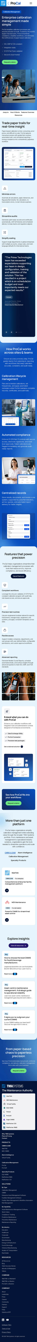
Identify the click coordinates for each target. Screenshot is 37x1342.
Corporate (5, 1235)
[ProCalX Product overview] (18, 1115)
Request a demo (18, 1071)
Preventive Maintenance (9, 1220)
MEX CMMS (5, 1151)
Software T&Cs (6, 1325)
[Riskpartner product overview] (18, 1123)
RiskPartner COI (6, 1179)
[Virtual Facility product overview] (18, 1104)
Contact (4, 1138)
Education (5, 1230)
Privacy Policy (6, 1332)
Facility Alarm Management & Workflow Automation (17, 1200)
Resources (18, 115)
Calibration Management (9, 1190)
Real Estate (5, 1253)
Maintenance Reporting (9, 1222)
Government (5, 1237)
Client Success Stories (9, 1266)
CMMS (4, 1192)
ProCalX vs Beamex (8, 1284)
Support (4, 1307)
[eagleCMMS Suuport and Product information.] (18, 1119)
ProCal (4, 1165)
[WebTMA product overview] (18, 1096)
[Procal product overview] (18, 1111)
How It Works (15, 112)
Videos (4, 1271)
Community (5, 1302)
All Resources (6, 1261)
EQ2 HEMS (5, 1174)
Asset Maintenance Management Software (15, 1209)
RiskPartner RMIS (7, 1177)
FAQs (3, 1309)
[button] (31, 3)
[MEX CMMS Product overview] (18, 1100)
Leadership (5, 1294)
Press (3, 1297)
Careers (4, 1299)
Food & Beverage (7, 1245)
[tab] (10, 853)
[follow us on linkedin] (3, 1320)
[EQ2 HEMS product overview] (18, 1108)
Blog (3, 1263)
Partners (4, 1304)
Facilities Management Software (11, 1198)
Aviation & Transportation (9, 1250)
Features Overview (27, 112)
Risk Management (7, 1203)
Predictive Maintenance (9, 1217)
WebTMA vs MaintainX (9, 1278)
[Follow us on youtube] (7, 1320)
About (4, 1292)
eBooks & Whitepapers (9, 1268)
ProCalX (4, 1168)
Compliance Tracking (8, 1214)
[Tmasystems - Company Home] (12, 1086)
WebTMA (4, 1148)
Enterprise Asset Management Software (14, 1195)
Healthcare (5, 1232)
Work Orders (6, 1212)
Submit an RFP (6, 1312)
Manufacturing (6, 1240)
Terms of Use (6, 1328)
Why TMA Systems (8, 1134)
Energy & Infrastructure (9, 1243)
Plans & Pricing (7, 1136)
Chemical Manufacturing (9, 1248)
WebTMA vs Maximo (8, 1281)
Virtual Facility (6, 1157)
